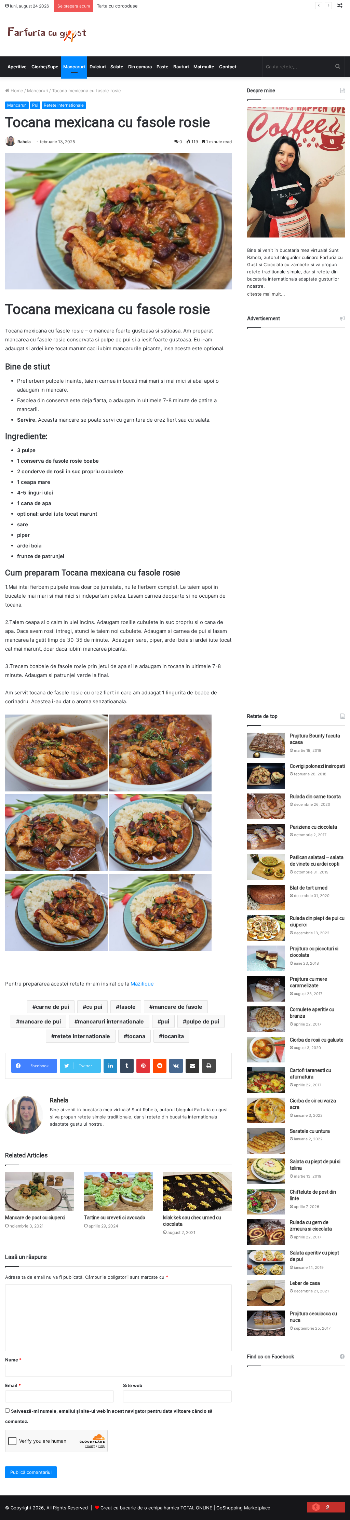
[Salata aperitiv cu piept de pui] (266, 1262)
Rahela (24, 141)
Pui (35, 105)
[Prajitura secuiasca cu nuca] (266, 1323)
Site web (132, 1385)
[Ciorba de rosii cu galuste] (266, 1049)
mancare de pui (40, 1021)
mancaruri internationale (111, 1021)
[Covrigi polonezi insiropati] (266, 776)
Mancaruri (74, 66)
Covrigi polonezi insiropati (317, 766)
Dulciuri (98, 66)
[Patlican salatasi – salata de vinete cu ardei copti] (266, 867)
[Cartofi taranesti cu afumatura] (266, 1080)
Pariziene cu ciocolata (313, 827)
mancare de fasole (177, 1006)
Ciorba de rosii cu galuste (317, 1040)
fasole (127, 1006)
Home (16, 90)
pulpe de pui (202, 1021)
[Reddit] (159, 1066)
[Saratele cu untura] (266, 1141)
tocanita (173, 1036)
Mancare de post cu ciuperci (35, 1217)
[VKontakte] (176, 1066)
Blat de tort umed (308, 888)
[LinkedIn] (110, 1066)
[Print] (209, 1066)
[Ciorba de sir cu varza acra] (266, 1110)
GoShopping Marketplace (243, 1507)
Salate (116, 66)
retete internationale (82, 1036)
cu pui (94, 1006)
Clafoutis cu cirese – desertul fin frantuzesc (143, 6)
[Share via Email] (192, 1066)
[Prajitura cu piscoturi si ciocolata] (266, 958)
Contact (228, 66)
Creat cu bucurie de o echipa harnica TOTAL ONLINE (156, 1507)
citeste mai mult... (266, 294)
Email (13, 1385)
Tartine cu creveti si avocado (114, 1217)
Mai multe (203, 66)
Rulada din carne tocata (315, 796)
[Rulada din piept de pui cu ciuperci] (266, 928)
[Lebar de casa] (266, 1293)
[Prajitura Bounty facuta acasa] (266, 745)
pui (165, 1021)
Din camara (140, 66)
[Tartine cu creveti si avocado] (118, 1191)
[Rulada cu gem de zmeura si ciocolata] (266, 1232)
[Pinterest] (143, 1066)
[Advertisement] (298, 514)
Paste (163, 66)
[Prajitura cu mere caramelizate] (266, 989)
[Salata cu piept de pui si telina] (266, 1171)
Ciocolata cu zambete (286, 264)
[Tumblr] (127, 1066)
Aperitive (17, 66)
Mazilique (142, 983)
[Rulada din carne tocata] (266, 806)
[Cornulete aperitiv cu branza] (266, 1019)
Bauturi (181, 66)
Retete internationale (64, 105)
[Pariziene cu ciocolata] (266, 837)
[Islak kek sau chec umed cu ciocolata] (197, 1191)
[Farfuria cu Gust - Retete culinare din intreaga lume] (48, 34)
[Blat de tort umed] (266, 897)
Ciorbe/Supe (44, 66)
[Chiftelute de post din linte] (266, 1201)
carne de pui (52, 1006)
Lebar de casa (305, 1283)
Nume (13, 1359)
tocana (136, 1036)
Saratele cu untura (310, 1131)
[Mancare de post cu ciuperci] (39, 1191)
